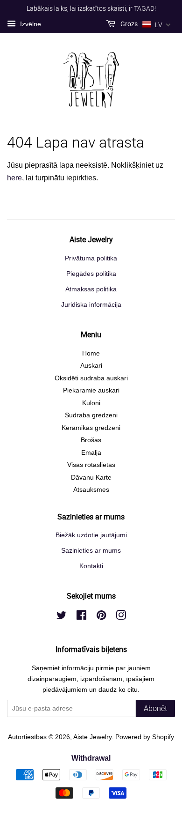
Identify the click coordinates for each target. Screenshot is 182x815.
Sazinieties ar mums (91, 550)
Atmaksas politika (91, 289)
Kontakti (91, 566)
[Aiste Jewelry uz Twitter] (61, 617)
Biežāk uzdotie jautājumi (91, 535)
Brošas (91, 440)
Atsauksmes (91, 489)
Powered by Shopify (144, 737)
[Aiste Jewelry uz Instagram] (121, 617)
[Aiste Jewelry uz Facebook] (81, 617)
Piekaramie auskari (91, 390)
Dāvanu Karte (91, 477)
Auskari (91, 365)
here (14, 178)
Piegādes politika (91, 273)
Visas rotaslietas (91, 464)
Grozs (128, 24)
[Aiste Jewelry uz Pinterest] (101, 617)
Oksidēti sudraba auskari (91, 378)
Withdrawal (91, 758)
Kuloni (91, 403)
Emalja (91, 452)
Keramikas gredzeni (91, 427)
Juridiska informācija (91, 304)
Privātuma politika (91, 258)
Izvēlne (29, 24)
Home (91, 353)
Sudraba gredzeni (91, 415)
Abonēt (155, 708)
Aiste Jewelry (92, 737)
